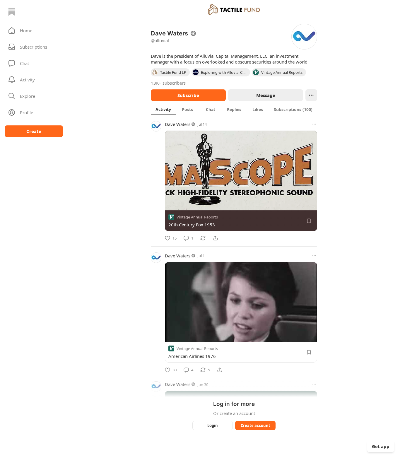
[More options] (314, 124)
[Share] (215, 238)
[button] (34, 30)
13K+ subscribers (168, 83)
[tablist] (234, 109)
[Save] (309, 220)
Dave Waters (177, 124)
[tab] (163, 109)
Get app (380, 446)
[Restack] (203, 238)
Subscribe (188, 95)
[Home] (12, 12)
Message (265, 95)
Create (33, 131)
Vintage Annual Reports (197, 217)
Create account (255, 425)
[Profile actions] (311, 95)
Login (212, 425)
